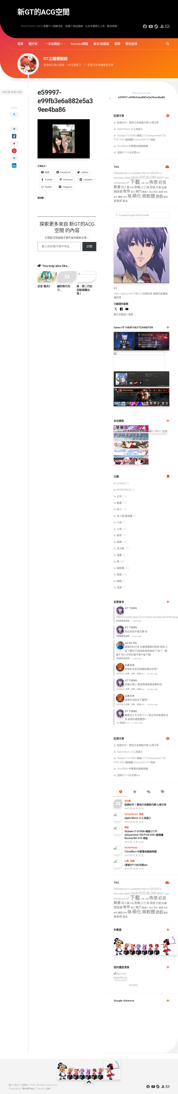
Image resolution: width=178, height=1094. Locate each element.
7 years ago (136, 621)
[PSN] (162, 26)
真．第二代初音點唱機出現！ (84, 290)
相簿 (117, 44)
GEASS (154, 173)
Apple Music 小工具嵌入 (130, 129)
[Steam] (156, 26)
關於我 (33, 44)
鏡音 (165, 197)
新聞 (119, 542)
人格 (142, 183)
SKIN (134, 178)
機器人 (145, 192)
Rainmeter (118, 178)
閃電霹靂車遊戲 (122, 621)
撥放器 (118, 191)
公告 (119, 496)
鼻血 (125, 200)
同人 (119, 509)
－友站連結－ (54, 44)
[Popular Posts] (134, 791)
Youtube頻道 (79, 44)
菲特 (125, 197)
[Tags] (162, 791)
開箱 (119, 581)
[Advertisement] (140, 1026)
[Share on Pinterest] (14, 147)
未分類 (120, 548)
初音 (162, 182)
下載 (135, 182)
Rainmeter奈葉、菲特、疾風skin (130, 674)
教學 (126, 191)
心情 (119, 529)
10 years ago (152, 674)
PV (160, 173)
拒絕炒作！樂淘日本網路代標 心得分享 (138, 122)
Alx (48, 1088)
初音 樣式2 (44, 286)
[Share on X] (14, 118)
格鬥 (138, 191)
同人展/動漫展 (124, 515)
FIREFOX (145, 173)
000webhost (120, 173)
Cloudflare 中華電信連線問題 (132, 146)
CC (129, 173)
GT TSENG (131, 608)
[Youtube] (150, 26)
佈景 (153, 182)
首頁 (20, 44)
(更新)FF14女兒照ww (128, 152)
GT (115, 288)
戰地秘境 (131, 44)
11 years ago (136, 723)
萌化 (136, 196)
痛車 (161, 192)
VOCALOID (147, 177)
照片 (156, 192)
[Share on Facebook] (14, 132)
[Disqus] (67, 349)
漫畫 (119, 555)
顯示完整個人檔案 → (125, 314)
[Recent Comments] (148, 791)
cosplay (136, 173)
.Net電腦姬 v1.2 (122, 723)
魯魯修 (118, 200)
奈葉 (132, 188)
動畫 (117, 187)
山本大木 (130, 665)
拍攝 (164, 187)
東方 (133, 192)
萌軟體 (148, 196)
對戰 (137, 187)
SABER (127, 178)
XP (127, 182)
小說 (119, 522)
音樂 (119, 587)
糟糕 (120, 197)
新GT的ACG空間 (43, 12)
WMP (166, 178)
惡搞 (152, 187)
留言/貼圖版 (101, 44)
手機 (158, 187)
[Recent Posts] (121, 791)
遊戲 (159, 196)
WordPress (28, 1088)
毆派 (151, 192)
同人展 (125, 187)
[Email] (167, 26)
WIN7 (160, 177)
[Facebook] (145, 26)
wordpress (120, 182)
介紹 (147, 183)
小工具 (145, 187)
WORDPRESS (124, 489)
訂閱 (89, 246)
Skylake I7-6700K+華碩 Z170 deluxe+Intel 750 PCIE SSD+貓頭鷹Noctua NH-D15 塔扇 (143, 835)
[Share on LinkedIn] (14, 162)
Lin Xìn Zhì (131, 643)
